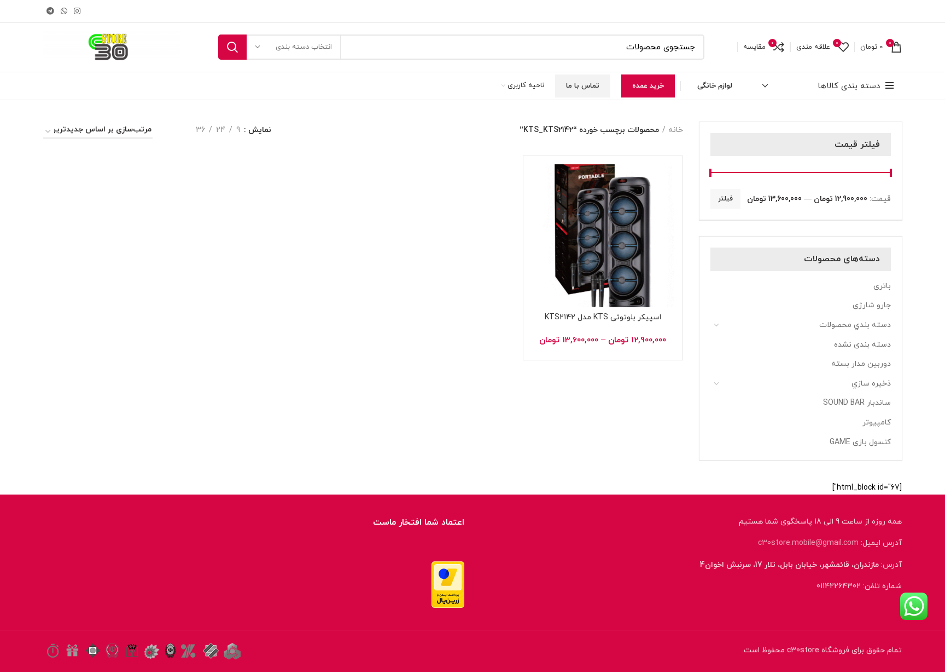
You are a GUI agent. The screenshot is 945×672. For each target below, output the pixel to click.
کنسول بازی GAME (860, 442)
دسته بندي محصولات (855, 325)
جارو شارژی (872, 305)
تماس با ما (582, 86)
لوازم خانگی (714, 86)
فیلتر (725, 198)
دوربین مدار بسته (861, 364)
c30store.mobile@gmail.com (808, 543)
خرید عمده (648, 86)
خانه (675, 130)
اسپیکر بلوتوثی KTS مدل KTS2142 (603, 317)
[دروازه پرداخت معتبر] (447, 583)
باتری (882, 286)
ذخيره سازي (871, 383)
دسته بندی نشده (862, 345)
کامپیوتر (876, 422)
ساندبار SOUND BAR (857, 403)
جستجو (232, 47)
